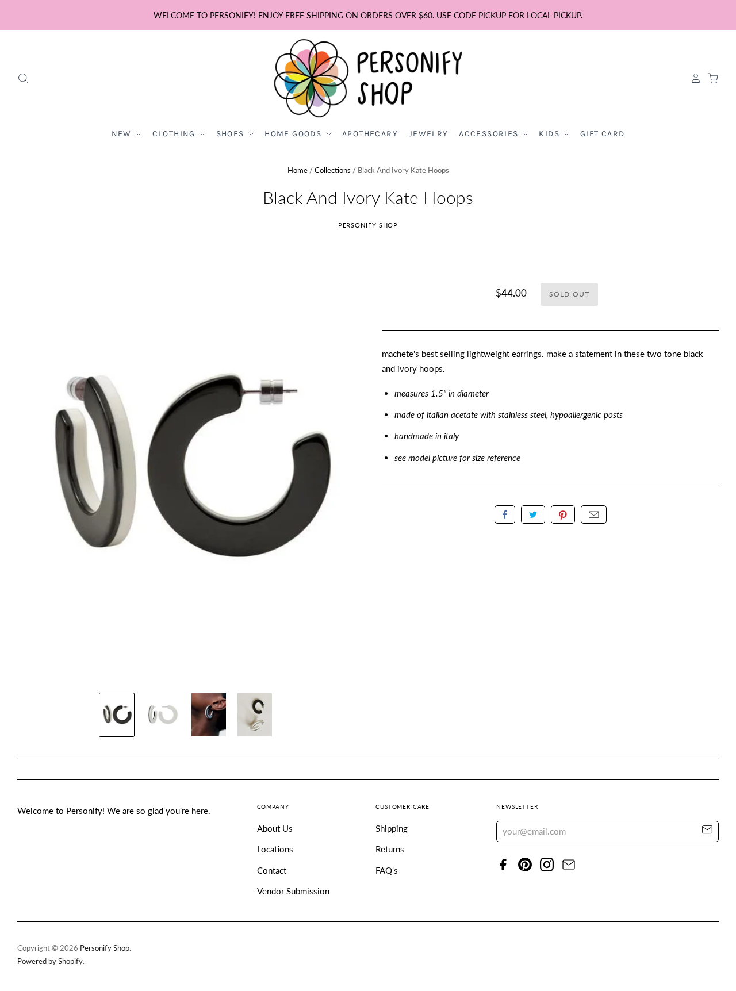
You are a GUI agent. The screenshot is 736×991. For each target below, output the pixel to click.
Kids (550, 134)
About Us (275, 828)
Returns (389, 849)
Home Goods (294, 134)
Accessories (490, 134)
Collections (333, 170)
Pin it (563, 514)
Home (298, 170)
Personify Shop (368, 225)
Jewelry (428, 134)
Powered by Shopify (50, 961)
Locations (275, 849)
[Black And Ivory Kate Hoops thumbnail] (116, 714)
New (123, 134)
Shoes (231, 134)
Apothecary (370, 134)
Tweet (533, 514)
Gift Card (602, 134)
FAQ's (386, 870)
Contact (271, 870)
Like (504, 514)
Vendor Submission (293, 891)
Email (594, 514)
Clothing (175, 134)
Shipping (391, 828)
